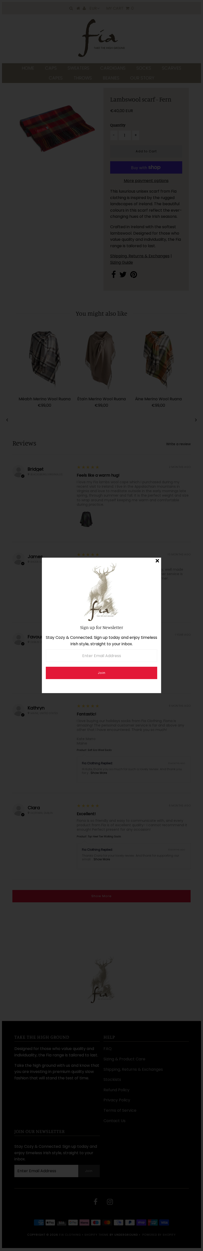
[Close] (157, 561)
